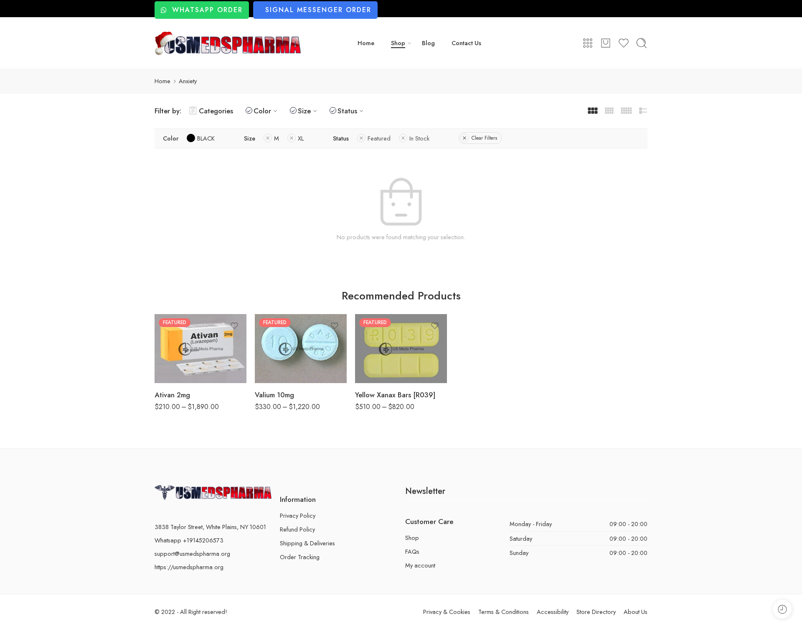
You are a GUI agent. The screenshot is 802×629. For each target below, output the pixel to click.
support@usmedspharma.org (192, 553)
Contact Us (466, 42)
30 (177, 331)
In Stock (419, 138)
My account (420, 565)
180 (177, 369)
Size (304, 111)
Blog (428, 42)
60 (177, 343)
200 (378, 370)
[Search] (641, 43)
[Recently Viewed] (782, 609)
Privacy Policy (297, 515)
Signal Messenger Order (318, 10)
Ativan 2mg (172, 395)
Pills (160, 320)
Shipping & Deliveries (307, 543)
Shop (398, 42)
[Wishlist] (234, 326)
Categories (216, 111)
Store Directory (596, 611)
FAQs (412, 551)
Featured (379, 138)
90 (177, 356)
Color (262, 111)
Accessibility (553, 611)
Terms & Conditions (503, 611)
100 (378, 358)
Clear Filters (484, 138)
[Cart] (606, 43)
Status (347, 111)
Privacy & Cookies (446, 611)
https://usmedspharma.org (189, 567)
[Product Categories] (588, 43)
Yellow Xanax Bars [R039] (395, 395)
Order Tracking (300, 556)
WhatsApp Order (207, 10)
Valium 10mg (274, 395)
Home (366, 42)
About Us (635, 611)
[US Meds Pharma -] (228, 43)
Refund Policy (297, 529)
